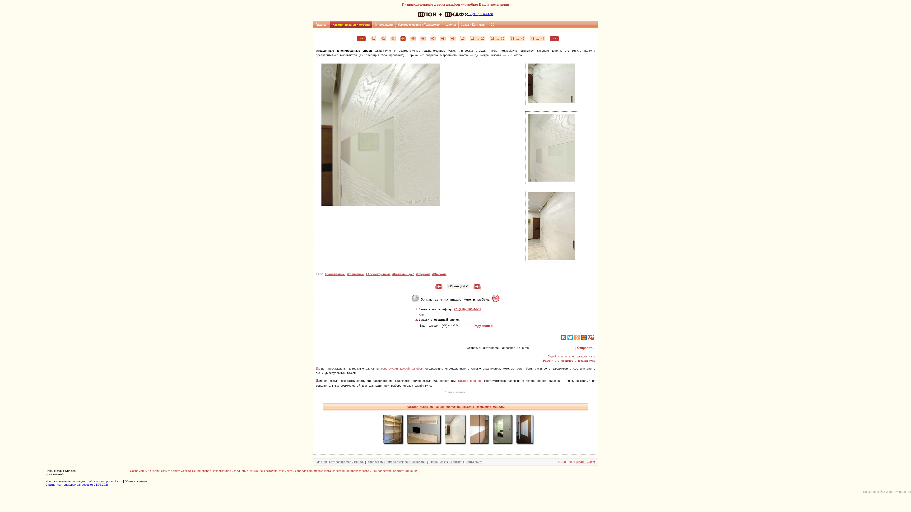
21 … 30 (497, 38)
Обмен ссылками (136, 481)
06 (423, 38)
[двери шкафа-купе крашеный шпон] (380, 207)
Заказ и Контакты (473, 24)
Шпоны (451, 24)
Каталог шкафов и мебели (346, 462)
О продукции (384, 24)
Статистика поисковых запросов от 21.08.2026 (77, 484)
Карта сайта (474, 462)
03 (393, 38)
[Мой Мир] (584, 337)
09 (453, 38)
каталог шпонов (469, 381)
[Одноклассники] (577, 337)
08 (443, 38)
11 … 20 (477, 38)
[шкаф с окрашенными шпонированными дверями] (551, 105)
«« (361, 38)
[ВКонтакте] (563, 337)
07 (433, 38)
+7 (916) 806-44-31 (480, 14)
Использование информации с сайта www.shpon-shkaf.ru (84, 481)
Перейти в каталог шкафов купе (571, 356)
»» (554, 38)
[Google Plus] (591, 337)
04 (403, 38)
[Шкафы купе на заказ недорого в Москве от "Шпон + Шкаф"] (441, 14)
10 (463, 38)
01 (373, 38)
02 (383, 38)
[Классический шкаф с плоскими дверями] (438, 288)
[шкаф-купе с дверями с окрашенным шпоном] (551, 261)
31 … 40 (517, 38)
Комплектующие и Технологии (419, 24)
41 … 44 (537, 38)
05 (413, 38)
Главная (321, 24)
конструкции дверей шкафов (402, 368)
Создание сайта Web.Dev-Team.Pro (887, 492)
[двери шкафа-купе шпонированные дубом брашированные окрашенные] (551, 183)
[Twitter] (570, 337)
